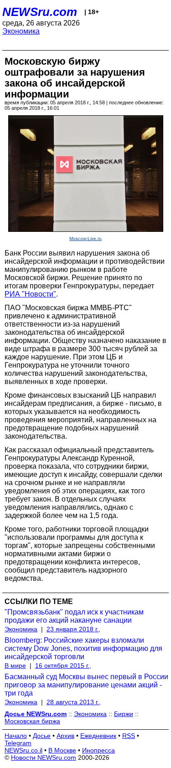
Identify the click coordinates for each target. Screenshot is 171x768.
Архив (65, 735)
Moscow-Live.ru (85, 238)
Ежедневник (98, 735)
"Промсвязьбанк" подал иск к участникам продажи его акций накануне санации (74, 616)
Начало (16, 735)
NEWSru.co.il (23, 750)
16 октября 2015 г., (63, 665)
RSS (128, 735)
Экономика (21, 31)
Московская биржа (32, 721)
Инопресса (98, 750)
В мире (15, 665)
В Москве (62, 750)
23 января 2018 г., (73, 629)
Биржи (123, 713)
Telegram (18, 743)
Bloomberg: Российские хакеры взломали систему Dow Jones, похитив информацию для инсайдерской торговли (83, 648)
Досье (42, 735)
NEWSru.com (39, 12)
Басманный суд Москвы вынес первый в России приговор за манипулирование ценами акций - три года (86, 685)
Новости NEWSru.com (43, 757)
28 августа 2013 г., (74, 702)
